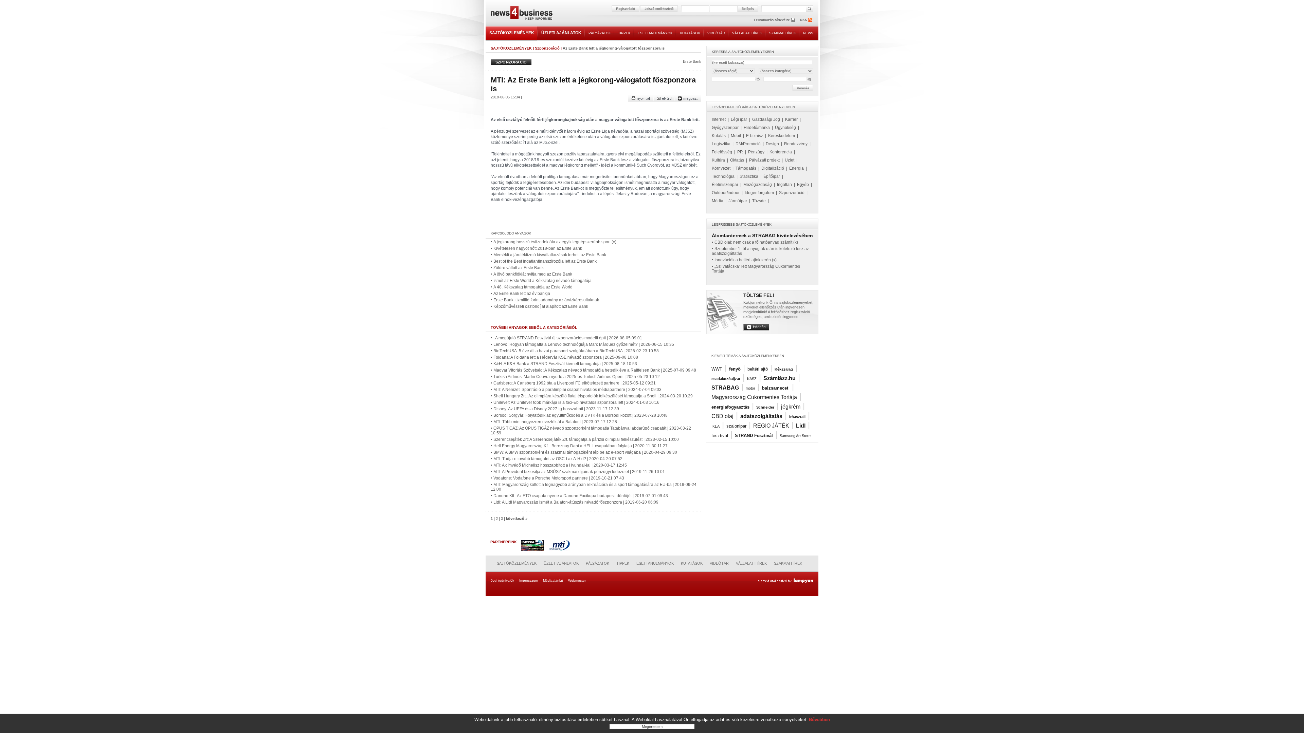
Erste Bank (692, 61)
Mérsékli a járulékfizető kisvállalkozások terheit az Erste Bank (549, 254)
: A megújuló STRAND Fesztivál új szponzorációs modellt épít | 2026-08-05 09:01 (567, 338)
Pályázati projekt (764, 160)
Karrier (791, 119)
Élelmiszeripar (725, 184)
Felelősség (722, 152)
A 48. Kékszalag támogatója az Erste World (533, 287)
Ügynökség (785, 127)
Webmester (577, 580)
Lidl (800, 426)
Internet (719, 119)
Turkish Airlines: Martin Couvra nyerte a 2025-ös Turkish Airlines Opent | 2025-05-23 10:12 (576, 376)
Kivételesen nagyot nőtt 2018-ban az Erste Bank (537, 248)
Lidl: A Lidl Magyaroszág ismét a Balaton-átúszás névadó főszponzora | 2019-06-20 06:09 (575, 502)
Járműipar (737, 201)
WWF (716, 369)
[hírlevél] (774, 19)
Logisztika (721, 144)
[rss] (806, 19)
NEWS (808, 33)
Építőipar (771, 176)
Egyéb (803, 184)
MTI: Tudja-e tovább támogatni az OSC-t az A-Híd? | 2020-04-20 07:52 (557, 458)
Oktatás (737, 160)
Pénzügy (756, 152)
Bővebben (819, 719)
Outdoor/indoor (726, 192)
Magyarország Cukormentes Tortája (754, 397)
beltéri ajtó (757, 369)
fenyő (735, 369)
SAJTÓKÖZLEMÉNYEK (511, 33)
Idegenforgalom (759, 192)
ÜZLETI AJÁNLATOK (561, 33)
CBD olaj (722, 416)
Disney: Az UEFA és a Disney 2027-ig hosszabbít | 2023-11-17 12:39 (556, 409)
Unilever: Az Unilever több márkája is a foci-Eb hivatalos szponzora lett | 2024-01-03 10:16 (576, 402)
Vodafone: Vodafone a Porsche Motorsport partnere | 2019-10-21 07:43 (558, 478)
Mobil (736, 135)
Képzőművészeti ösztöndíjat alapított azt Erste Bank (540, 306)
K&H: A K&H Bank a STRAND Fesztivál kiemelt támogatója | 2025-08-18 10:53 (565, 363)
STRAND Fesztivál (754, 435)
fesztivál (719, 435)
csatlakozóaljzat (725, 379)
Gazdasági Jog (766, 119)
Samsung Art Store (795, 436)
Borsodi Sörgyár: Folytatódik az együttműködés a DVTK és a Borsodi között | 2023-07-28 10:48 (580, 415)
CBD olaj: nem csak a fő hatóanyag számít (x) (756, 242)
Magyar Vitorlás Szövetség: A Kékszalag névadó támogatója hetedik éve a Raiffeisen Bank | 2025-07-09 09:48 (594, 370)
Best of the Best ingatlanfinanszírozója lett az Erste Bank (545, 261)
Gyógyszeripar (725, 127)
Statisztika (749, 176)
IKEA (715, 426)
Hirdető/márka (757, 127)
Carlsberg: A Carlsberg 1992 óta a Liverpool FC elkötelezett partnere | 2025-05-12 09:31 (574, 383)
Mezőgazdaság (757, 184)
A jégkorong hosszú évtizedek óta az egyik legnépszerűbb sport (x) (554, 242)
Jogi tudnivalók (502, 580)
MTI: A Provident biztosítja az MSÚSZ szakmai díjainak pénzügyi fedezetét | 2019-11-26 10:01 (579, 471)
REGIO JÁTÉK (771, 426)
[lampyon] (785, 580)
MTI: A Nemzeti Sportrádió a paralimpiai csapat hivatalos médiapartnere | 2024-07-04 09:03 (577, 389)
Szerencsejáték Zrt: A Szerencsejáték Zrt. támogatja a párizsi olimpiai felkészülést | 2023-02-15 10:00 (586, 439)
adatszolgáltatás (761, 416)
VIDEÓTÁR (716, 33)
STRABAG (725, 388)
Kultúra (718, 160)
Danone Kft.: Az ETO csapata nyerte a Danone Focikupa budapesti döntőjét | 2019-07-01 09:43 (580, 495)
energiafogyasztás (730, 407)
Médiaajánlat (553, 580)
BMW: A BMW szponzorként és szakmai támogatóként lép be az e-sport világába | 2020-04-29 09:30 (585, 452)
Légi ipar (739, 119)
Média (717, 201)
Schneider (765, 407)
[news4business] (521, 13)
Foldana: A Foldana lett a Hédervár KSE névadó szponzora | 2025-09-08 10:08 (565, 357)
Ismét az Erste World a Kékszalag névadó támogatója (542, 280)
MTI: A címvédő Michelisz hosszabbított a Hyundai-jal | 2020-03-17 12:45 (560, 465)
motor (750, 388)
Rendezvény (796, 144)
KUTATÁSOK (690, 33)
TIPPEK (624, 33)
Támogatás (746, 168)
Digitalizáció (772, 168)
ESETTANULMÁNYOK (655, 33)
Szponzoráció (547, 48)
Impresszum (528, 580)
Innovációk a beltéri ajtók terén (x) (745, 260)
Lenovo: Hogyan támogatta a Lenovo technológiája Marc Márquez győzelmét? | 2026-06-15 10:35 (583, 344)
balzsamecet (776, 388)
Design (772, 144)
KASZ (752, 379)
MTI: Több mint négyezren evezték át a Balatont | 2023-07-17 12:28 (555, 421)
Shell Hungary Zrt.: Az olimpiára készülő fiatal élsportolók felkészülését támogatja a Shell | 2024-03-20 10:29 (593, 396)
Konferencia (780, 152)
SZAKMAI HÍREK (782, 33)
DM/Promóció (748, 144)
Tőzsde (759, 201)
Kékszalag (784, 369)
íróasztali (797, 417)
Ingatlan (784, 184)
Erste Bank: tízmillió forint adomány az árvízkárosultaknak (546, 300)
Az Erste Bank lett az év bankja (521, 293)
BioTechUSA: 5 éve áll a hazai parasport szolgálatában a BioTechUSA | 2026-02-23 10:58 (576, 351)
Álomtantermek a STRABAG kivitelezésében (762, 235)
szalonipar (736, 426)
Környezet (721, 168)
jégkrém (790, 407)
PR (740, 152)
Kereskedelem (781, 135)
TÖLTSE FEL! (758, 295)
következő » (516, 518)
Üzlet (789, 160)
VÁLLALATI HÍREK (747, 33)
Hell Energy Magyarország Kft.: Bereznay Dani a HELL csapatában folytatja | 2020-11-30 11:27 (580, 446)
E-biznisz (754, 135)
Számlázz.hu (779, 378)
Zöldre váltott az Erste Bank (518, 267)
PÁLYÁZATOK (599, 33)
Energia (796, 168)
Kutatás (719, 135)
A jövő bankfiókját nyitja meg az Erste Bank (532, 274)
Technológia (723, 176)
